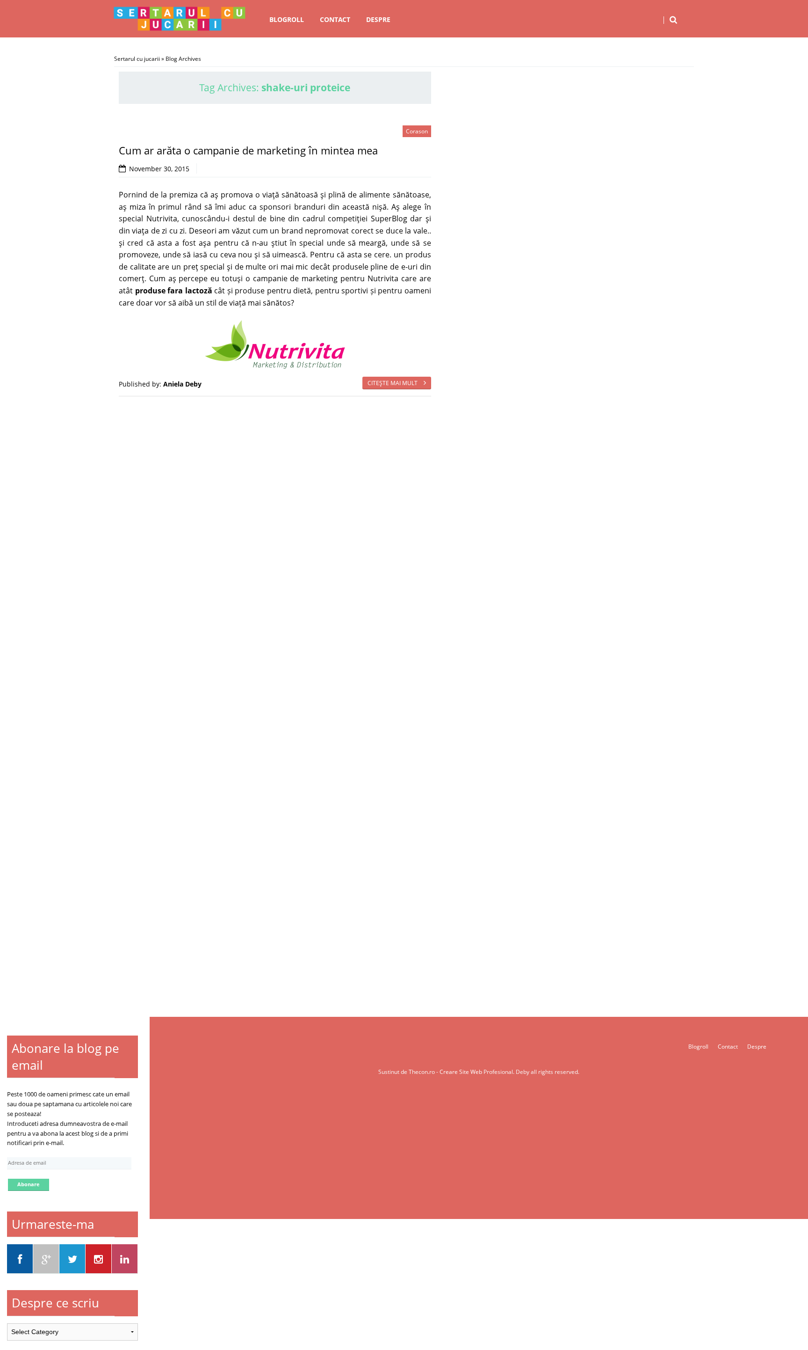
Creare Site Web (461, 1072)
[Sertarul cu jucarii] (179, 18)
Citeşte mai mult (393, 383)
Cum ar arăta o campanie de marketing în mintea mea (248, 150)
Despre (378, 19)
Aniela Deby (182, 383)
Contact (335, 19)
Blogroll (286, 19)
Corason (417, 131)
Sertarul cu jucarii (137, 59)
